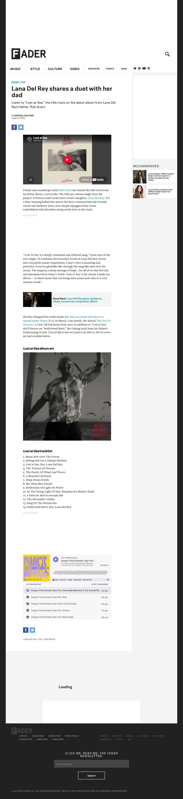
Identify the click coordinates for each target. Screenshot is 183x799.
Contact (23, 735)
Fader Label (42, 739)
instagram (149, 68)
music (15, 82)
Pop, (40, 639)
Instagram (143, 735)
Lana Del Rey (96, 198)
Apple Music (159, 735)
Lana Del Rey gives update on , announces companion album (77, 299)
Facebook (116, 735)
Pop (23, 82)
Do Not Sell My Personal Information (104, 791)
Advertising (38, 735)
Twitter (135, 68)
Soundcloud (106, 739)
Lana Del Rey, (30, 639)
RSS (129, 739)
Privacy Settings (71, 791)
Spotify (120, 739)
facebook (139, 68)
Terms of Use (54, 735)
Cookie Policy (25, 739)
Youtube (130, 735)
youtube (144, 68)
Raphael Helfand (24, 115)
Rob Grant (65, 190)
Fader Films (57, 739)
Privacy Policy (72, 735)
